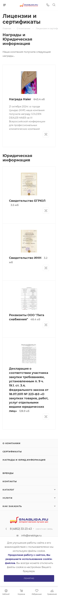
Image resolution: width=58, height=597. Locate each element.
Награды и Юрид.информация (24, 459)
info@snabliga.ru (31, 535)
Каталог (8, 489)
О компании (11, 443)
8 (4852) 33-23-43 (21, 529)
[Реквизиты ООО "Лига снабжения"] (29, 298)
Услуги (7, 498)
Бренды (8, 473)
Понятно (29, 578)
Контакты (10, 481)
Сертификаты (12, 451)
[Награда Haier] (29, 92)
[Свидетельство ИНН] (29, 241)
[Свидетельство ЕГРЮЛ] (29, 184)
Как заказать (12, 506)
